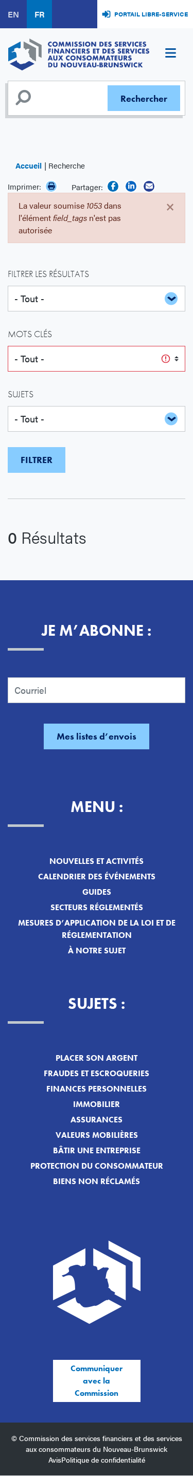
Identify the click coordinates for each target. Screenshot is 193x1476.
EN (13, 14)
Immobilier (96, 1104)
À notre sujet (97, 950)
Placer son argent (96, 1058)
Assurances (96, 1119)
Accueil (28, 165)
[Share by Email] (149, 186)
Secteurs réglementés (96, 907)
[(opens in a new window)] (113, 186)
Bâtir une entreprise (97, 1150)
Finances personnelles (96, 1088)
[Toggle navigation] (170, 54)
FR (39, 14)
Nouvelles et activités (96, 861)
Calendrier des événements (96, 876)
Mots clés (30, 334)
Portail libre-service (151, 14)
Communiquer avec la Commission (96, 1380)
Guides (96, 892)
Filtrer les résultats (48, 274)
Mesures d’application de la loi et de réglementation (97, 928)
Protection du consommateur (96, 1165)
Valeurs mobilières (97, 1135)
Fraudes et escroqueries (96, 1073)
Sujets (20, 394)
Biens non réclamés (96, 1181)
